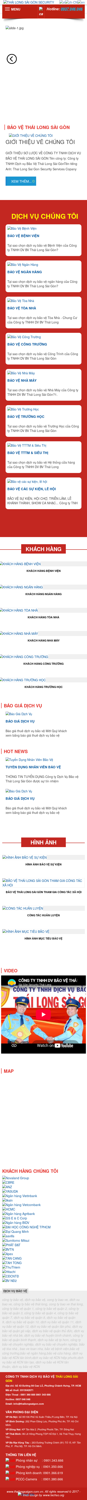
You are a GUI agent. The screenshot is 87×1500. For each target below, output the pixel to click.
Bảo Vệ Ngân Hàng (24, 271)
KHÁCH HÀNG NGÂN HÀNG (43, 594)
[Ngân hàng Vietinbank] (19, 1195)
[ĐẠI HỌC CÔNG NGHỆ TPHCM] (26, 1226)
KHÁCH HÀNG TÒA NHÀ (43, 617)
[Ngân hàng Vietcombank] (21, 1204)
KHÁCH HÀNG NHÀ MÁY (44, 640)
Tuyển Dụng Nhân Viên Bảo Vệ (33, 767)
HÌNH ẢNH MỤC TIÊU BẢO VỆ (43, 938)
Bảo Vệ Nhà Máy (22, 380)
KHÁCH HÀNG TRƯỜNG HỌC (44, 687)
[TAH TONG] (12, 1262)
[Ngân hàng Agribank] (18, 1213)
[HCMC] (8, 1208)
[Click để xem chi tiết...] (24, 856)
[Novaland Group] (15, 1177)
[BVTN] (8, 1248)
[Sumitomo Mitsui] (15, 1240)
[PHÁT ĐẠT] (11, 1244)
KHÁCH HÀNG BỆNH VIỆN (44, 571)
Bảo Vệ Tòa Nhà (21, 308)
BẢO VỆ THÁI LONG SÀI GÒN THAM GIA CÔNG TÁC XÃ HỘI (43, 892)
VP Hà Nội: (12, 1417)
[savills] (8, 1235)
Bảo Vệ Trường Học (25, 416)
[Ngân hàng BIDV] (15, 1222)
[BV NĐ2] (9, 1280)
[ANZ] (7, 1186)
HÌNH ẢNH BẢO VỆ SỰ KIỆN (43, 864)
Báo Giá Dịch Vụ (20, 721)
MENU (15, 9)
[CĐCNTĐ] (10, 1275)
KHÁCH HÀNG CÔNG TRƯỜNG (43, 664)
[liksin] (7, 1199)
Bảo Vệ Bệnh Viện (23, 235)
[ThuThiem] (11, 1266)
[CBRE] (8, 1181)
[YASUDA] (10, 1190)
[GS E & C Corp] (14, 1217)
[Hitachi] (8, 1271)
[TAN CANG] (12, 1257)
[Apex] (7, 1253)
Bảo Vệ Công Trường (27, 344)
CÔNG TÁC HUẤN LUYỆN (43, 915)
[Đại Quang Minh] (15, 1231)
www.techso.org (53, 1495)
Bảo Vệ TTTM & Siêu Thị (27, 452)
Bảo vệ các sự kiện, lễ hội (31, 488)
